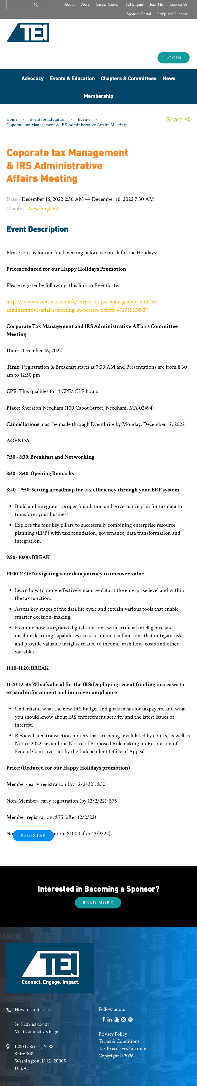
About (69, 4)
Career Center (107, 4)
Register (33, 835)
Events (84, 119)
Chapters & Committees (128, 78)
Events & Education (72, 78)
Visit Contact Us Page (36, 1031)
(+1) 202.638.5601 (32, 1024)
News (169, 78)
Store (85, 4)
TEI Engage (134, 4)
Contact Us (179, 4)
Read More (98, 903)
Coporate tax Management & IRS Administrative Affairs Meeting (66, 125)
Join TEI (156, 4)
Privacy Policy (112, 1034)
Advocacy (33, 78)
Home (11, 119)
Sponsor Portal (139, 14)
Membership (98, 95)
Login (173, 58)
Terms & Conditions (119, 1041)
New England (43, 208)
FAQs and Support (172, 14)
